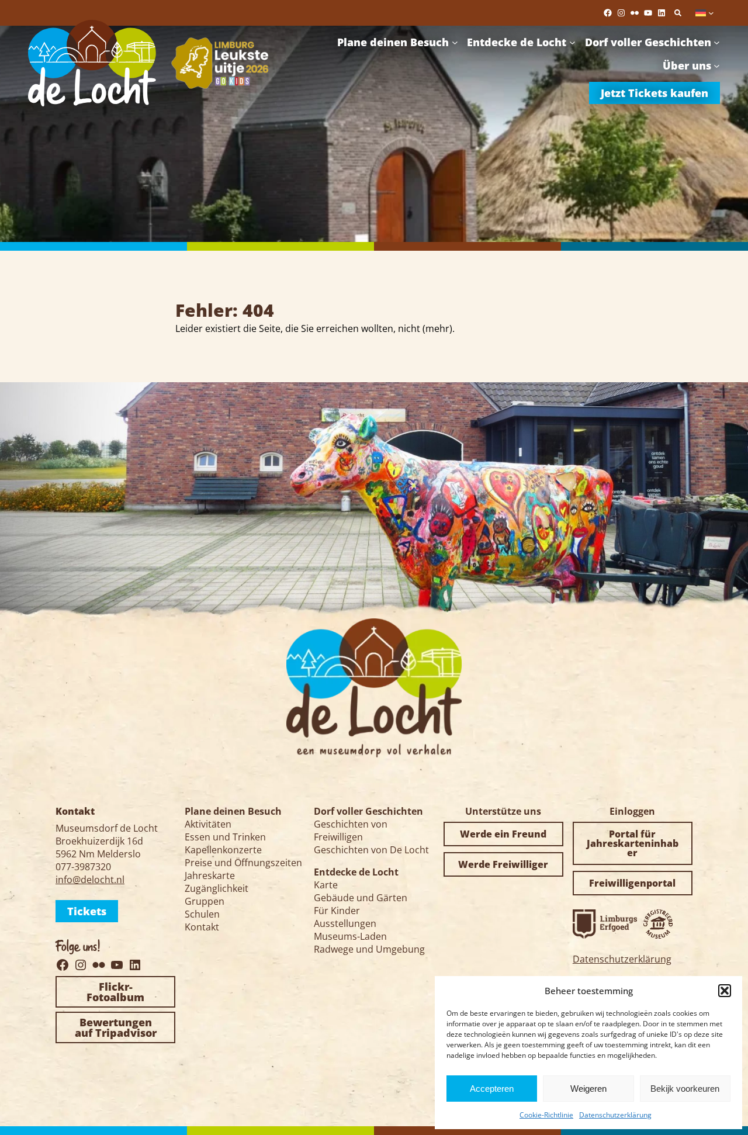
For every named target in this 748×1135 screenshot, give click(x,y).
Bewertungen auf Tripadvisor (116, 1027)
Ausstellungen (345, 923)
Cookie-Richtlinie (546, 1115)
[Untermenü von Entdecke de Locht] (572, 42)
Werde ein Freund (503, 834)
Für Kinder (337, 910)
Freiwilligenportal (632, 883)
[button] (724, 990)
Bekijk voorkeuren (684, 1089)
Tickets (86, 911)
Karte (326, 884)
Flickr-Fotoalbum (115, 992)
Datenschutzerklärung (615, 1115)
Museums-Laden (350, 936)
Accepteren (492, 1089)
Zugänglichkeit (216, 888)
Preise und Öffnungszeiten (243, 862)
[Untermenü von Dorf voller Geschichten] (717, 42)
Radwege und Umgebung (369, 949)
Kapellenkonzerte (223, 849)
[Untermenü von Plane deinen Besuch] (455, 42)
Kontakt (202, 927)
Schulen (202, 914)
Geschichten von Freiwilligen (350, 830)
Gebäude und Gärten (360, 897)
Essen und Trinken (225, 837)
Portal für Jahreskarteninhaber (632, 843)
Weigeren (588, 1089)
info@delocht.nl (90, 879)
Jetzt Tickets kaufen (654, 93)
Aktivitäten (208, 824)
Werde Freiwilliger (503, 864)
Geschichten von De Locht (371, 849)
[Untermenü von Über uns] (717, 66)
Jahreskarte (210, 875)
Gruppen (204, 901)
